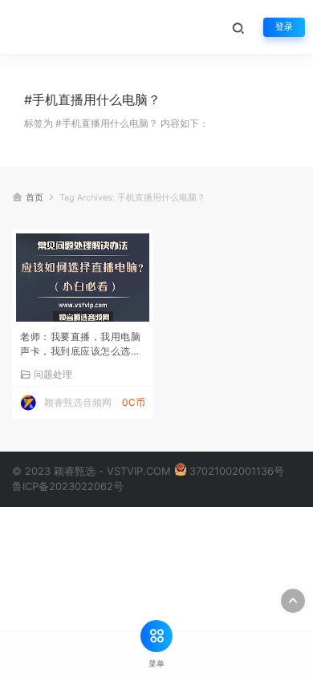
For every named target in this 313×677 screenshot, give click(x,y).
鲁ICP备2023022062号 (68, 486)
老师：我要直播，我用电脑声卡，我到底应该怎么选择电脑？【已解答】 (80, 345)
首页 (34, 198)
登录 (284, 27)
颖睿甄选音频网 (78, 402)
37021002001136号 (236, 470)
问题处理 (53, 373)
